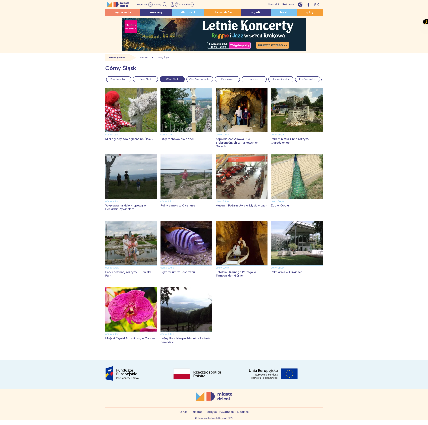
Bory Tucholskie (119, 79)
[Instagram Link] (300, 4)
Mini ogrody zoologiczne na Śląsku (129, 139)
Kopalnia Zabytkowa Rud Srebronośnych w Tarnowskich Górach (237, 142)
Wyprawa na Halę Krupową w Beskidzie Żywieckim (125, 207)
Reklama (288, 4)
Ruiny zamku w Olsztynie (177, 205)
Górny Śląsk (172, 79)
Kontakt (273, 4)
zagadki (255, 12)
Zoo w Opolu (280, 205)
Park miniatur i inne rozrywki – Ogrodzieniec (292, 140)
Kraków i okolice (307, 79)
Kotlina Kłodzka (281, 79)
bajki (283, 12)
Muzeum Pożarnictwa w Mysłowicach (241, 205)
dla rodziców (222, 12)
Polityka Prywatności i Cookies (227, 412)
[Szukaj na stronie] (161, 4)
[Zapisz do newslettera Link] (316, 4)
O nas (183, 412)
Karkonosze (227, 79)
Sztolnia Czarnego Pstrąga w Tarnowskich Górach (236, 274)
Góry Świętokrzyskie (199, 79)
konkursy (156, 12)
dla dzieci (188, 12)
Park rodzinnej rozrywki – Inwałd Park (128, 274)
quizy (309, 12)
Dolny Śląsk (145, 79)
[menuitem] (118, 79)
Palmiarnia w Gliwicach (286, 272)
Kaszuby (254, 79)
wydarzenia (123, 12)
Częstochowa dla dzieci (177, 139)
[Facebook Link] (308, 4)
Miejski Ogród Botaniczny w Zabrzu (130, 338)
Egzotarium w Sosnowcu (177, 272)
